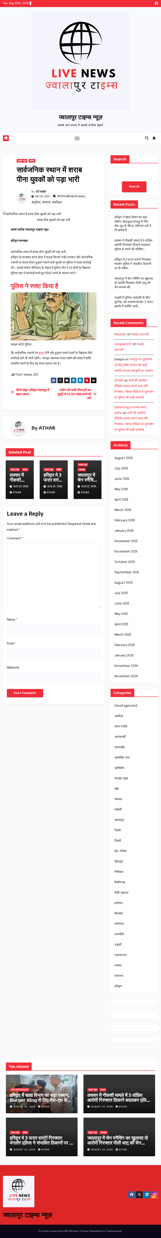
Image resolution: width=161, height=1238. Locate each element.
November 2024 (126, 676)
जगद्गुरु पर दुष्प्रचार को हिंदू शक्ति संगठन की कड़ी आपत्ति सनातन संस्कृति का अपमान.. (134, 365)
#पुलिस (36, 202)
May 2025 (121, 614)
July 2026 (121, 468)
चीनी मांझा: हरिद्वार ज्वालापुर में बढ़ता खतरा (32, 392)
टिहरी (117, 830)
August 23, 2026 (102, 1107)
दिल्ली (117, 841)
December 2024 (126, 666)
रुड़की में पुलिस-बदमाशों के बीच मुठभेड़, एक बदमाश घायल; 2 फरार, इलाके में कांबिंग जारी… (134, 302)
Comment (15, 538)
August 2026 (123, 458)
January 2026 (124, 531)
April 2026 (121, 499)
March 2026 (122, 510)
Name (12, 619)
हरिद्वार (32, 161)
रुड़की (118, 944)
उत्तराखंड (119, 747)
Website (13, 667)
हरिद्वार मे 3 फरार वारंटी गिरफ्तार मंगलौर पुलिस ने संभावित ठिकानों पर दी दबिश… (132, 264)
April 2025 (121, 624)
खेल (116, 789)
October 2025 (124, 562)
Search (119, 159)
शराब (41, 353)
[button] (147, 138)
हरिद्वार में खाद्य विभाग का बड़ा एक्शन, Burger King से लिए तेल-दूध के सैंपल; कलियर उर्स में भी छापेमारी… (40, 1100)
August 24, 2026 (24, 1107)
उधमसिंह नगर (122, 757)
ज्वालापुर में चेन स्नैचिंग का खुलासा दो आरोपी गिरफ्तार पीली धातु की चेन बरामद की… (133, 283)
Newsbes (96, 1231)
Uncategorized (125, 705)
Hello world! (140, 334)
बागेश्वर (118, 903)
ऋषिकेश (119, 768)
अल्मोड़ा (118, 716)
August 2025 (123, 582)
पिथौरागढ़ (119, 882)
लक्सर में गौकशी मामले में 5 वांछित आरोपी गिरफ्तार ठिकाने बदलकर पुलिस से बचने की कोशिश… (133, 245)
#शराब (46, 202)
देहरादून (118, 861)
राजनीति (119, 934)
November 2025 (126, 551)
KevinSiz (120, 334)
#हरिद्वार (57, 202)
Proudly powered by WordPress (59, 1231)
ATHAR (41, 191)
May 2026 (121, 489)
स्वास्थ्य (118, 976)
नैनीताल (119, 872)
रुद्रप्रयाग (120, 955)
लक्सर (25, 470)
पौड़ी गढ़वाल (121, 892)
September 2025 (126, 572)
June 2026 (121, 479)
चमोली (118, 809)
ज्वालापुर (82, 470)
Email (11, 643)
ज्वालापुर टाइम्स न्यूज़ (80, 117)
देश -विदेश (120, 851)
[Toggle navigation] (77, 138)
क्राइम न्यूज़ (22, 161)
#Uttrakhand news (71, 196)
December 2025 (126, 541)
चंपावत (118, 799)
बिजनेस (118, 913)
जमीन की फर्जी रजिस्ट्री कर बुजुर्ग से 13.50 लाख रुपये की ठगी (74, 394)
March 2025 (122, 634)
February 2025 (124, 645)
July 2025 (121, 593)
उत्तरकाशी (120, 737)
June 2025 (121, 603)
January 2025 (124, 655)
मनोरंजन (119, 924)
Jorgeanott (123, 344)
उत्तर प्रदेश (120, 726)
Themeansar (114, 1231)
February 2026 (124, 520)
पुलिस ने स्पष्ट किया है (34, 286)
